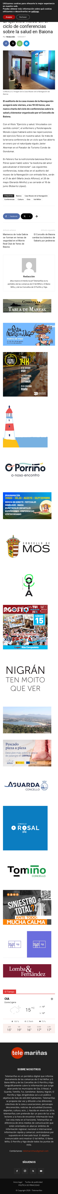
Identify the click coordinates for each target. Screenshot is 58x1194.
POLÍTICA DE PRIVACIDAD (29, 1185)
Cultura (20, 199)
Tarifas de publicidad (33, 1182)
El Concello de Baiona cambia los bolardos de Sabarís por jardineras (43, 237)
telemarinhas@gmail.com (35, 1150)
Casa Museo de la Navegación (36, 196)
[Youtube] (41, 1171)
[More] (37, 216)
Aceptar (9, 17)
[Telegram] (26, 43)
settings (35, 11)
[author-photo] (29, 272)
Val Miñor (37, 199)
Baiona (18, 196)
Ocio (28, 199)
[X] (13, 43)
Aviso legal (17, 1182)
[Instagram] (25, 1171)
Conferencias (9, 199)
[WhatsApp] (20, 43)
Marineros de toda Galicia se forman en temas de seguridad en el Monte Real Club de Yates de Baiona (15, 240)
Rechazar (23, 17)
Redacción (10, 37)
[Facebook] (6, 43)
